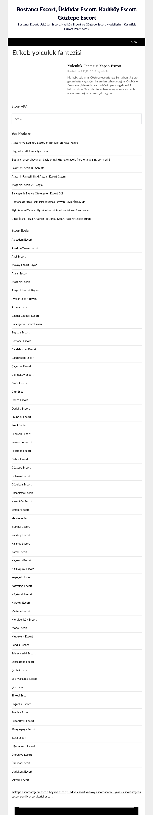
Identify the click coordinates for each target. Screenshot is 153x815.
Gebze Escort (20, 459)
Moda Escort (19, 628)
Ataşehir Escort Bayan (25, 290)
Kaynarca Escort (21, 560)
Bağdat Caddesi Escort (25, 315)
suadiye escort (76, 792)
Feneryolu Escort (22, 442)
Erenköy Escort (21, 425)
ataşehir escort (39, 792)
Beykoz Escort (20, 332)
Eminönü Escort (21, 417)
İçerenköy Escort (22, 501)
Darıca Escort (20, 400)
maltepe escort (21, 792)
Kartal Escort (19, 552)
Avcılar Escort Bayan (24, 299)
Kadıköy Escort (21, 535)
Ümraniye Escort (22, 754)
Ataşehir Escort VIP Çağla (27, 185)
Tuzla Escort (19, 737)
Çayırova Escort (21, 366)
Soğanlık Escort (21, 704)
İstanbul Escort (21, 526)
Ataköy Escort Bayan (24, 265)
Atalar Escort (19, 273)
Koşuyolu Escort (22, 577)
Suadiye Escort (21, 712)
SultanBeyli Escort (23, 721)
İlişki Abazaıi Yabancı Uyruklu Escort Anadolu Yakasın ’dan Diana (50, 210)
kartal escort (44, 796)
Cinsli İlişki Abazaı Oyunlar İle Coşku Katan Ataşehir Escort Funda (51, 219)
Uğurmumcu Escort (23, 746)
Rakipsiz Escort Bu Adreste (28, 168)
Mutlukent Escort (22, 636)
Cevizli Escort (20, 383)
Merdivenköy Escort (24, 619)
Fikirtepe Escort (21, 451)
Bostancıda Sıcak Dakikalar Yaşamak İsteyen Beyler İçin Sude (48, 202)
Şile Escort (18, 687)
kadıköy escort (95, 792)
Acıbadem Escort (22, 239)
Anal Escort (19, 256)
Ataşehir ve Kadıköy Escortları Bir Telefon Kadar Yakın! (45, 142)
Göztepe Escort (21, 467)
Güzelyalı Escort (22, 484)
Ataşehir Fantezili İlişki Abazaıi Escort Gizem (38, 176)
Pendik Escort (20, 645)
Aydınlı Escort (20, 307)
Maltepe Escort (21, 611)
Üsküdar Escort (21, 763)
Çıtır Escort (18, 391)
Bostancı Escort (21, 341)
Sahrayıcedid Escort (23, 653)
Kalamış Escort (21, 543)
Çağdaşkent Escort (23, 358)
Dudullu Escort (21, 408)
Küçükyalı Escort (22, 594)
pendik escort (28, 796)
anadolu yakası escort (117, 792)
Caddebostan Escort (24, 349)
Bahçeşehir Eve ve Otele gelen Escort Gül (37, 193)
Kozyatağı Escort (22, 586)
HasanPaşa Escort (22, 493)
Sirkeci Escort (20, 695)
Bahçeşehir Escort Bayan (27, 324)
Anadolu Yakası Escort (25, 248)
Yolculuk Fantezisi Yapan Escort (94, 65)
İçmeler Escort (20, 510)
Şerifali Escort (20, 670)
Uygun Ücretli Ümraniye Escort (31, 151)
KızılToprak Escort (23, 569)
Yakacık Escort (20, 780)
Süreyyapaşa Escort (23, 729)
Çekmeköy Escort (22, 374)
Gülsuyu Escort (21, 476)
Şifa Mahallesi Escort (24, 678)
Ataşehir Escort (21, 282)
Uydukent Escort (22, 771)
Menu (134, 42)
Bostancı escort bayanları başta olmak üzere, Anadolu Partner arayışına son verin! (61, 159)
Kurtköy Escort (21, 602)
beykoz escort (57, 792)
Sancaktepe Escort (23, 662)
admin (104, 71)
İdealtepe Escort (21, 518)
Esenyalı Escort (21, 434)
